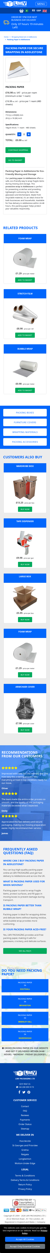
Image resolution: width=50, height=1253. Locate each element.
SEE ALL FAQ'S (25, 951)
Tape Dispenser (25, 521)
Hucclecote (25, 1140)
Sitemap (25, 1128)
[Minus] (19, 134)
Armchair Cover (25, 686)
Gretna (25, 1149)
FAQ (25, 1110)
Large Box (25, 576)
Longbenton (25, 1158)
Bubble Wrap (25, 348)
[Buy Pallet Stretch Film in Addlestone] (25, 313)
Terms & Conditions (25, 1175)
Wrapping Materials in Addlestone (24, 37)
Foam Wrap (25, 238)
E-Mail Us (25, 1084)
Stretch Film (25, 293)
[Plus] (29, 134)
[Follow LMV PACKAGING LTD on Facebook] (19, 1092)
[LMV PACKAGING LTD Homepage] (15, 4)
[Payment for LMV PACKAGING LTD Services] (25, 1209)
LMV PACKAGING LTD (35, 1215)
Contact (25, 1106)
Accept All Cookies (25, 1239)
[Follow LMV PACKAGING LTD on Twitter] (23, 1092)
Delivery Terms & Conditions (25, 1180)
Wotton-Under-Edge (25, 1163)
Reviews (25, 1115)
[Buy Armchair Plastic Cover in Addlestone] (25, 708)
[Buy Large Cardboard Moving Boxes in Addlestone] (25, 597)
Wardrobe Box (25, 466)
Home (6, 37)
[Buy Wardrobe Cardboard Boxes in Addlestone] (25, 487)
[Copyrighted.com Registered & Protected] (25, 1202)
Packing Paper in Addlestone (18, 39)
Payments (25, 1119)
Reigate (25, 1154)
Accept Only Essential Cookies (25, 1246)
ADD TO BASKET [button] (25, 280)
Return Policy (25, 1184)
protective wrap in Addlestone (19, 186)
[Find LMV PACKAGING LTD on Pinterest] (28, 1092)
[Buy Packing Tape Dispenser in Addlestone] (25, 542)
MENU (41, 4)
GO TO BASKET (15, 160)
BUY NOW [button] (25, 509)
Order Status (25, 1124)
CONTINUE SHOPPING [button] (18, 150)
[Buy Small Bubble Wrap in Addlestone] (25, 368)
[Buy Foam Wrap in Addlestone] (25, 258)
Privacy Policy (25, 1189)
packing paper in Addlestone (22, 178)
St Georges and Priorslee (25, 1145)
